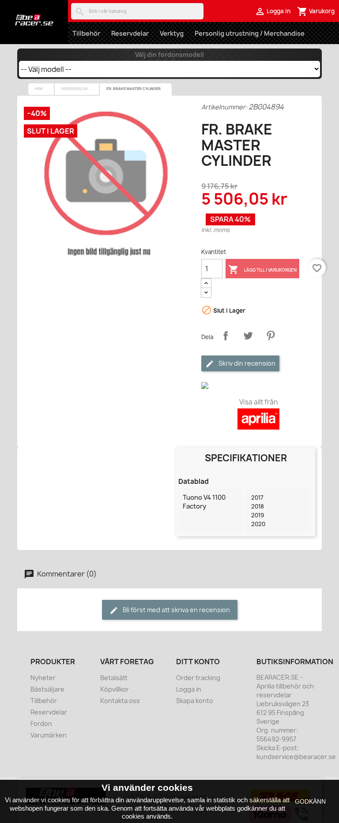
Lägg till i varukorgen (262, 269)
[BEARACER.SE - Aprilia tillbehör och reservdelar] (34, 20)
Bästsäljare (47, 689)
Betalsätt (114, 677)
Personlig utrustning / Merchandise (250, 33)
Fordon (41, 723)
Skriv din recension (246, 363)
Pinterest (270, 335)
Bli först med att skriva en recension (175, 610)
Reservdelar (130, 33)
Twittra (248, 335)
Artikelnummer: (224, 107)
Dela (225, 335)
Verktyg (172, 33)
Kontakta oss (120, 700)
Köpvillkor (114, 689)
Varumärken (48, 735)
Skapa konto (194, 700)
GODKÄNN (310, 801)
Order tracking (198, 677)
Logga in (188, 689)
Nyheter (43, 677)
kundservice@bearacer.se (296, 756)
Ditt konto (198, 661)
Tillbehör (86, 33)
